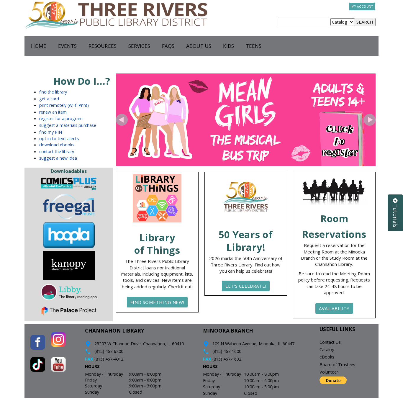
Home (38, 45)
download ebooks (56, 145)
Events (67, 45)
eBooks (327, 357)
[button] (122, 120)
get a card (49, 99)
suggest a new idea (58, 158)
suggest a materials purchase (67, 125)
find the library (53, 92)
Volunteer (329, 372)
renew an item (53, 112)
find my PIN (50, 132)
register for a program (61, 118)
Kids (228, 45)
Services (139, 45)
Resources (103, 45)
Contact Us (330, 342)
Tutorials (395, 215)
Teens (253, 45)
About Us (198, 45)
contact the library (56, 151)
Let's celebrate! (245, 286)
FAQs (168, 45)
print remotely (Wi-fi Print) (64, 105)
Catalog (327, 349)
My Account (362, 6)
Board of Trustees (337, 364)
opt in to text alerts (59, 138)
